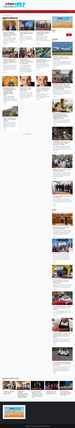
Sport (37, 11)
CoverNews (41, 426)
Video (54, 303)
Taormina (45, 29)
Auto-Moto (42, 11)
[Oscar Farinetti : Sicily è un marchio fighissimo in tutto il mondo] (27, 25)
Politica (8, 11)
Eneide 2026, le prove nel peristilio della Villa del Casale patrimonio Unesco (51, 392)
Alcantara (38, 29)
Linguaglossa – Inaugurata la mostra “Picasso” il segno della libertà (8, 392)
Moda (59, 11)
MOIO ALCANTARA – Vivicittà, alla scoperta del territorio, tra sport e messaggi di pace (61, 281)
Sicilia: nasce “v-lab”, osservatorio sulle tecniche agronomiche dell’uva (42, 61)
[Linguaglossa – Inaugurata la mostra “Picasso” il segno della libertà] (9, 385)
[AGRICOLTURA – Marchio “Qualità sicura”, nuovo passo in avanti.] (27, 81)
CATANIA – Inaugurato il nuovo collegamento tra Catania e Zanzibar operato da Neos (61, 58)
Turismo (19, 11)
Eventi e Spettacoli (30, 11)
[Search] (72, 12)
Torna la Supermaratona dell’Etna (61, 253)
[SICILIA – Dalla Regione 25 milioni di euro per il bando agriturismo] (10, 111)
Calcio (54, 302)
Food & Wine (53, 11)
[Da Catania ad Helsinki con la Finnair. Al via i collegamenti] (62, 188)
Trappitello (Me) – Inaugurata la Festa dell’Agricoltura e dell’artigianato (43, 33)
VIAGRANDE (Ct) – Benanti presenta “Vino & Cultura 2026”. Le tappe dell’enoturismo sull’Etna (61, 143)
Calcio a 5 (57, 302)
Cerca (53, 30)
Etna (21, 29)
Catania (12, 56)
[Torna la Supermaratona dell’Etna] (62, 245)
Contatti (63, 11)
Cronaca (14, 11)
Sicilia (23, 11)
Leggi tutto (5, 45)
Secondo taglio (59, 277)
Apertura (42, 29)
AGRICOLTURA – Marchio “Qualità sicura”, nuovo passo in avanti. (26, 89)
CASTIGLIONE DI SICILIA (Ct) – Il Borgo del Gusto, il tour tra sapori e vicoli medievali (62, 308)
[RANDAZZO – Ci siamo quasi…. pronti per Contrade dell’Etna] (62, 161)
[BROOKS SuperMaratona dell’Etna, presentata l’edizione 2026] (62, 219)
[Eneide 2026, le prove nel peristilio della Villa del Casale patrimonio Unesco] (51, 385)
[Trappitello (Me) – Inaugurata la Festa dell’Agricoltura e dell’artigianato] (43, 25)
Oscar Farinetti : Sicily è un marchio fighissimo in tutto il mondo (26, 33)
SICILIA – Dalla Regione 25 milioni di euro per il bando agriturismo (9, 119)
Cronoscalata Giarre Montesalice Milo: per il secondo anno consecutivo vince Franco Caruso (62, 364)
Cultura (47, 11)
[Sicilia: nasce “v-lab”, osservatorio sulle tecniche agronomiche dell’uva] (43, 52)
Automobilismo (55, 359)
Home (4, 11)
